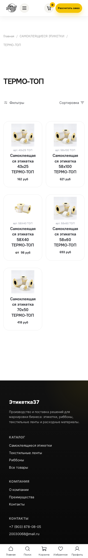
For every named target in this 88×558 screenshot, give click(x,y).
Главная (8, 36)
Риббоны (16, 460)
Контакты (17, 504)
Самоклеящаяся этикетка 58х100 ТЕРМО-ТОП (65, 163)
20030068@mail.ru (24, 534)
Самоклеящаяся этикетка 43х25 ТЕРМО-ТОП (23, 163)
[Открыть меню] (24, 8)
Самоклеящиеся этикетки (30, 445)
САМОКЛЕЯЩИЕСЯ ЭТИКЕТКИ (42, 36)
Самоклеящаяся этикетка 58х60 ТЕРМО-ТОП (65, 237)
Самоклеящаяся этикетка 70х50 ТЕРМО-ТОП (23, 307)
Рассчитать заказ (69, 8)
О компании (19, 490)
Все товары (18, 467)
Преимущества (21, 497)
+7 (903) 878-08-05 (25, 527)
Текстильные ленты (25, 453)
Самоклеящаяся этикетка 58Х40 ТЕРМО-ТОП (23, 237)
